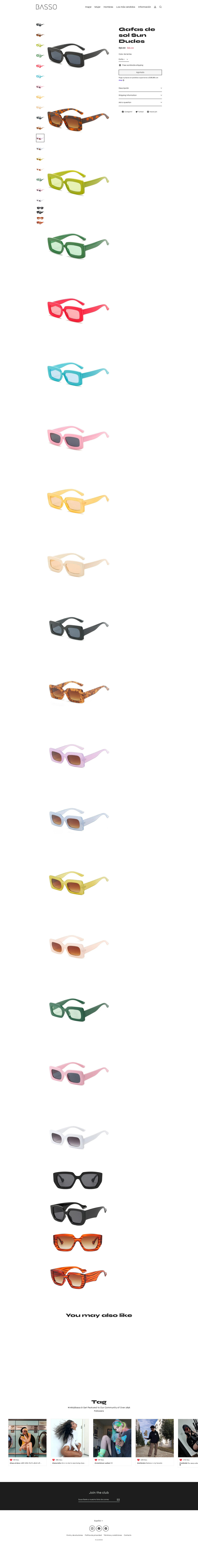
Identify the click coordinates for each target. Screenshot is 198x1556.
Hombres (108, 7)
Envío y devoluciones (75, 1535)
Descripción (124, 88)
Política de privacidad (93, 1535)
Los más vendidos (125, 7)
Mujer (97, 7)
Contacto (127, 1535)
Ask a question (125, 102)
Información (144, 7)
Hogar (88, 7)
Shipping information (128, 95)
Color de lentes (125, 54)
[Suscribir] (118, 1499)
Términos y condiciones (113, 1535)
